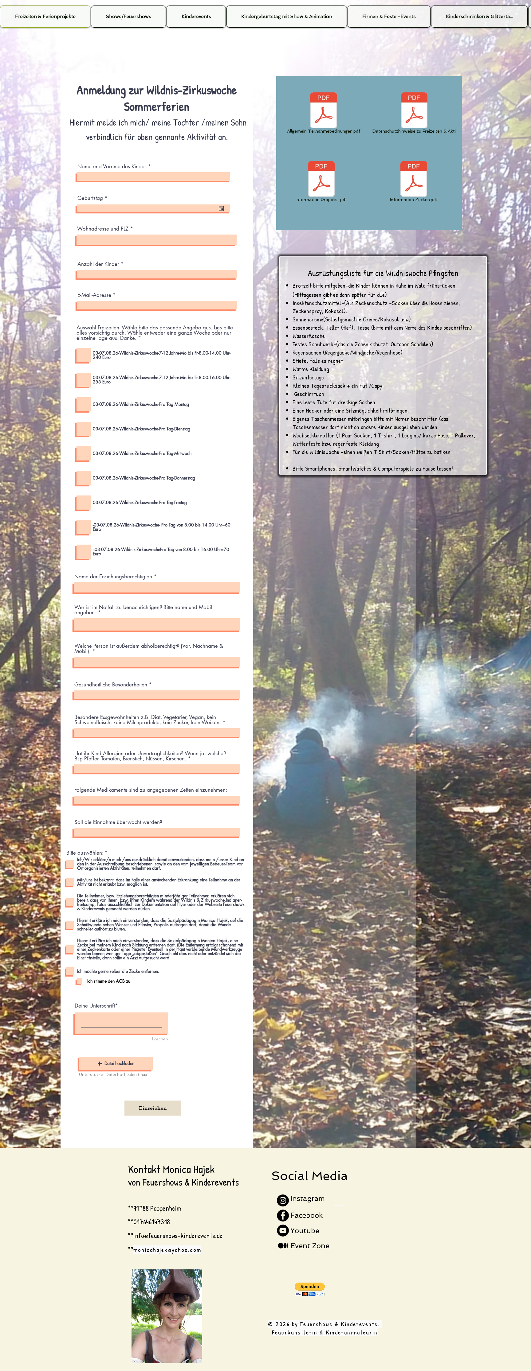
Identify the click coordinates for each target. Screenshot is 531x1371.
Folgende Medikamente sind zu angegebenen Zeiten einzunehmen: (150, 790)
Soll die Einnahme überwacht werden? (118, 822)
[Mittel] (283, 1246)
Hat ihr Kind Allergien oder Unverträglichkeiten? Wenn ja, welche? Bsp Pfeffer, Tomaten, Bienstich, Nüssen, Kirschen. (150, 756)
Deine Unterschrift (95, 1005)
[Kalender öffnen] (221, 208)
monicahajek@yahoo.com (167, 1249)
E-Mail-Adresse (94, 295)
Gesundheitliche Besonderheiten (110, 684)
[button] (116, 1063)
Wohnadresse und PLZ (102, 228)
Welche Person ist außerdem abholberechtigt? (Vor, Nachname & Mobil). (148, 648)
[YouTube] (283, 1231)
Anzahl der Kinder (99, 264)
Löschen (160, 1039)
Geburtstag (93, 198)
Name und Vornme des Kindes (112, 166)
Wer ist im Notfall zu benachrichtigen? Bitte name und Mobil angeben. (143, 610)
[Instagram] (283, 1200)
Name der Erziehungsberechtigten (113, 576)
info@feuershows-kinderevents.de (177, 1235)
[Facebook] (283, 1215)
